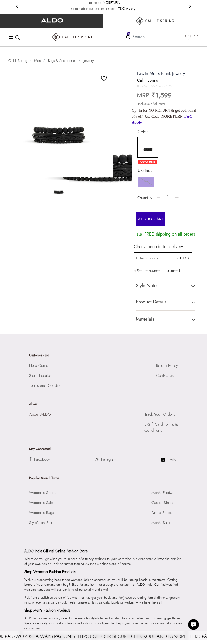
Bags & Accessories (62, 60)
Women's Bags (41, 513)
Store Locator (40, 375)
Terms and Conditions (47, 385)
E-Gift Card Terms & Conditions (161, 427)
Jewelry (88, 60)
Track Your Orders (159, 414)
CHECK (183, 258)
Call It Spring (17, 60)
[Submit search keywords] (128, 37)
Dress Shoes (161, 513)
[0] (188, 37)
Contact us (165, 375)
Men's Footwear (164, 493)
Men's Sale (160, 523)
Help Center (39, 365)
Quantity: (145, 198)
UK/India (145, 171)
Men (37, 60)
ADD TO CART (150, 219)
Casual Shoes (162, 503)
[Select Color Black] (146, 147)
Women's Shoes (42, 493)
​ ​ (155, 21)
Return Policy (167, 365)
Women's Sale (41, 503)
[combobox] (154, 37)
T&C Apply (127, 8)
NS (146, 182)
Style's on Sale (41, 523)
